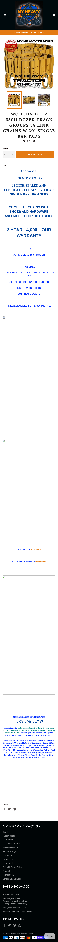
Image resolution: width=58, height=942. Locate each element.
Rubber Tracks (9, 836)
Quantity (6, 148)
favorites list (40, 561)
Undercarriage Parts (11, 844)
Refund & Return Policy (12, 867)
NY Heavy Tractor (14, 934)
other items (36, 549)
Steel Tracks (8, 840)
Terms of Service (9, 875)
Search (5, 832)
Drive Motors (8, 855)
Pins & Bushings (9, 851)
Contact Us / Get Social (12, 879)
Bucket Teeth (8, 863)
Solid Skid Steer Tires (11, 848)
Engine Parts (8, 859)
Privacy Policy (8, 871)
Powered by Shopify (27, 934)
